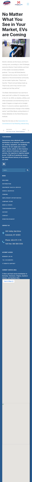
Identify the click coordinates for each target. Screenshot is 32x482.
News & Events (7, 205)
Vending (5, 194)
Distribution (6, 183)
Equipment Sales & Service (11, 187)
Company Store (7, 201)
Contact (5, 215)
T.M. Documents (7, 260)
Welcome (5, 180)
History (5, 212)
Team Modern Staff (9, 208)
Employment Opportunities (11, 198)
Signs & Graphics (8, 191)
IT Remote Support (8, 263)
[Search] (28, 170)
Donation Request (8, 219)
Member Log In (7, 256)
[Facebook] (4, 164)
